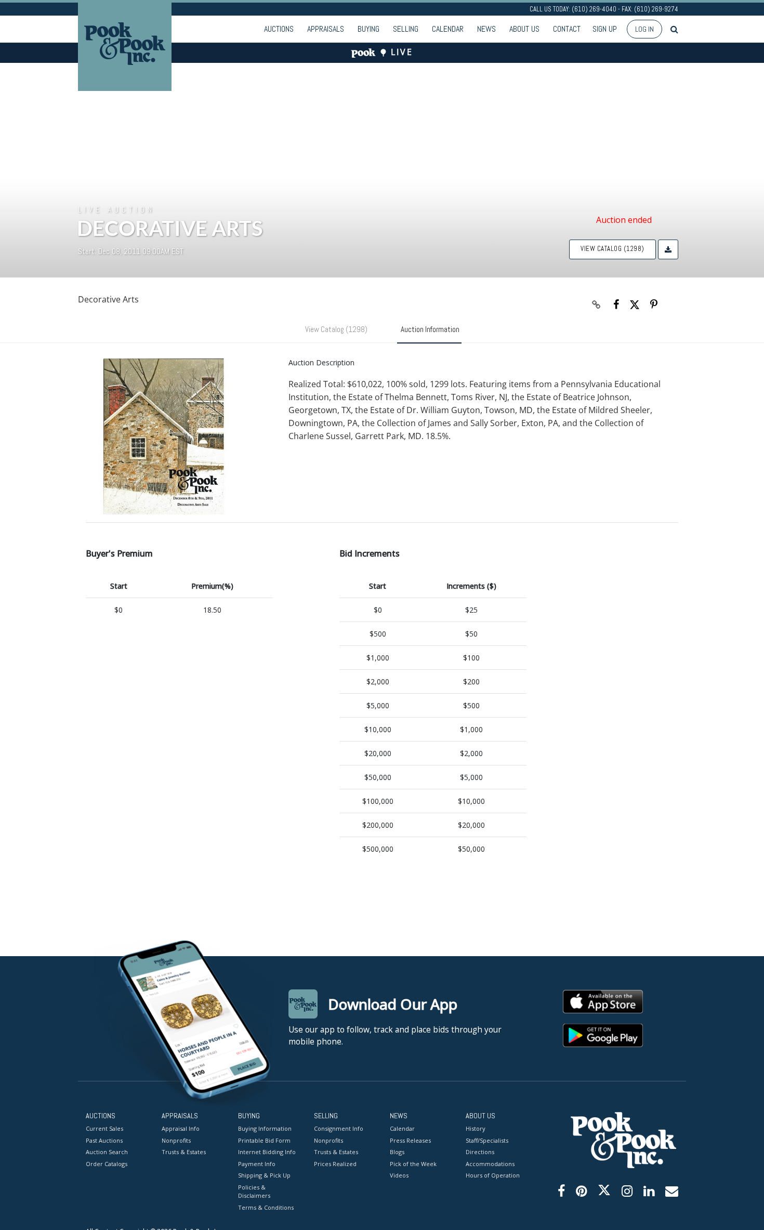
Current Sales (104, 1128)
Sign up (604, 28)
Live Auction (116, 209)
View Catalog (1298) (612, 248)
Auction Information (430, 329)
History (475, 1128)
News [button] (486, 28)
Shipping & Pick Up (264, 1175)
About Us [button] (524, 28)
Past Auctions (104, 1140)
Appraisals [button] (325, 28)
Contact (567, 28)
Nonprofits (176, 1140)
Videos (399, 1175)
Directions (480, 1152)
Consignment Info (338, 1128)
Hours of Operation (493, 1175)
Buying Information (265, 1128)
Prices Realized (335, 1164)
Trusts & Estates (184, 1152)
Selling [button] (405, 28)
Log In (644, 29)
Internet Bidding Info (267, 1152)
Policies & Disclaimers (254, 1191)
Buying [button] (368, 28)
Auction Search (107, 1152)
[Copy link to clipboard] (596, 304)
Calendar (448, 28)
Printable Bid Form (264, 1140)
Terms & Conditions (266, 1207)
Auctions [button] (279, 28)
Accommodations (490, 1164)
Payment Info (256, 1164)
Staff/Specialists (487, 1140)
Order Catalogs (106, 1164)
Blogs (397, 1152)
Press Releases (410, 1140)
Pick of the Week (413, 1164)
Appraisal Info (181, 1128)
